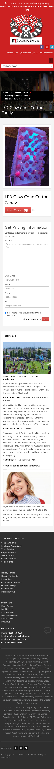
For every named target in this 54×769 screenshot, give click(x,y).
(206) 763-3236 (15, 632)
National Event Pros (43, 6)
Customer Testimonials (11, 642)
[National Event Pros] (27, 9)
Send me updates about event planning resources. (23, 314)
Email (7, 301)
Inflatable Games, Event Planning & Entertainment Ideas (30, 53)
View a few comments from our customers (21, 378)
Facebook (42, 47)
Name (7, 284)
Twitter (52, 47)
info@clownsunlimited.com (19, 636)
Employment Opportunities (13, 639)
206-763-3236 (32, 319)
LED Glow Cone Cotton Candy (18, 99)
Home (5, 92)
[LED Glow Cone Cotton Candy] (27, 156)
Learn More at (15, 210)
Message (8, 240)
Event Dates (10, 276)
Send (45, 319)
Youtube (47, 47)
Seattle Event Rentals (19, 92)
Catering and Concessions (16, 95)
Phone (7, 293)
